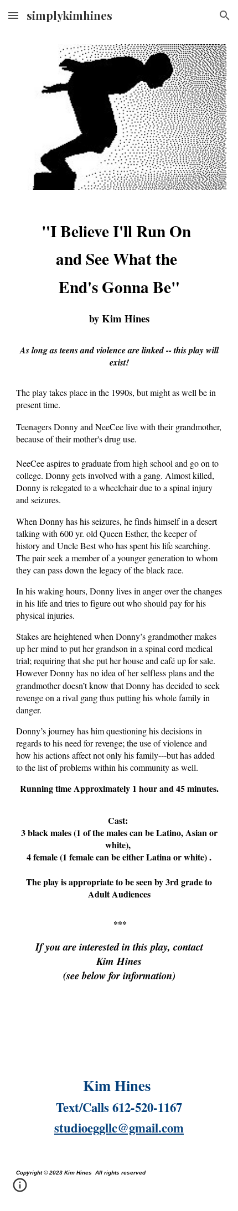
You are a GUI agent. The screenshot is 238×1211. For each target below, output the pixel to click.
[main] (119, 631)
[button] (13, 15)
